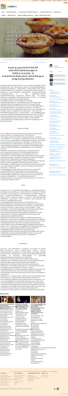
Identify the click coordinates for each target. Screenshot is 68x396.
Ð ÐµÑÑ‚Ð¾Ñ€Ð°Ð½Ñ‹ (19, 380)
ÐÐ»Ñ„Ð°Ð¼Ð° (31, 380)
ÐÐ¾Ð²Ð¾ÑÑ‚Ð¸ (12, 15)
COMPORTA (43, 0)
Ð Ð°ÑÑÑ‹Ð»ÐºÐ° (45, 375)
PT (29, 371)
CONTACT (65, 0)
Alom (12, 190)
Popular (51, 71)
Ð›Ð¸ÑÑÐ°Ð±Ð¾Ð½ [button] (11, 12)
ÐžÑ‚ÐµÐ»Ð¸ (16, 382)
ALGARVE (49, 0)
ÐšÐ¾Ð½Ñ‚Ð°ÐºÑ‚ (45, 377)
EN (32, 371)
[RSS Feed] (66, 61)
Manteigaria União (5, 248)
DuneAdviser (44, 371)
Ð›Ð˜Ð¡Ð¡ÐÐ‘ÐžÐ (18, 373)
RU (36, 371)
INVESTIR (59, 0)
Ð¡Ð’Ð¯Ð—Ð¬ (44, 373)
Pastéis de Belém (4, 140)
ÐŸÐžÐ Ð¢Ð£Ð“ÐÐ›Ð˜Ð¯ (34, 373)
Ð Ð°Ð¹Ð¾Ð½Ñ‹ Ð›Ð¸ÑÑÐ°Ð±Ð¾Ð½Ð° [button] (28, 12)
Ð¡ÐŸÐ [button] (3, 15)
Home (3, 12)
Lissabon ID (3, 373)
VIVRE (54, 0)
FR (27, 371)
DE (34, 371)
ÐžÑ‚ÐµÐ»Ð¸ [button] (57, 12)
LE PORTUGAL (35, 0)
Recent (60, 71)
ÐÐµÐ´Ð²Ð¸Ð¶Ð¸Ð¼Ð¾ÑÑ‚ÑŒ (25, 15)
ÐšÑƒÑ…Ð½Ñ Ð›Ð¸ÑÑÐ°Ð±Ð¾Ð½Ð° (40, 62)
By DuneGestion (64, 393)
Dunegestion (54, 371)
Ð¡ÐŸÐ (15, 384)
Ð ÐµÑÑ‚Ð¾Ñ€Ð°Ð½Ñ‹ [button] (46, 12)
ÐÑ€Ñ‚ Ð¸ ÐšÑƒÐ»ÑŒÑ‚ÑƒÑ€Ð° (43, 15)
